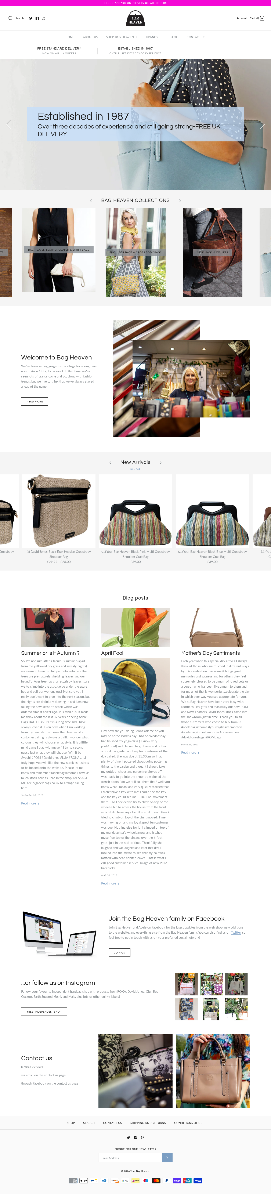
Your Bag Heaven (139, 1171)
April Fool (112, 653)
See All (135, 468)
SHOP (71, 1123)
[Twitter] (30, 18)
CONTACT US (196, 37)
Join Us (119, 952)
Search (19, 18)
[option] (135, 124)
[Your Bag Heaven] (135, 13)
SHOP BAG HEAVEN (122, 37)
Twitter (236, 932)
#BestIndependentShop (44, 1011)
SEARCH (89, 1123)
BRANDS (154, 37)
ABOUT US (90, 37)
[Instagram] (43, 18)
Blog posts (135, 598)
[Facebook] (37, 18)
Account (241, 18)
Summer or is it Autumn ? (50, 653)
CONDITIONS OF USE (189, 1123)
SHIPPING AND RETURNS (148, 1123)
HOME (70, 37)
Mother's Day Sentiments (210, 653)
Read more (35, 401)
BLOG (174, 37)
